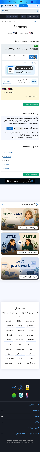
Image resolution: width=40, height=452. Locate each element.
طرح (9, 354)
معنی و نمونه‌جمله (33, 16)
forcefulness (8, 152)
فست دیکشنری (15, 440)
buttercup (19, 340)
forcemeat (7, 156)
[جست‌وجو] (3, 11)
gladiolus (31, 340)
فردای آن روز (31, 363)
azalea (20, 335)
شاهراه (30, 344)
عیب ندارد (8, 363)
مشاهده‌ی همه (5, 204)
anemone (30, 335)
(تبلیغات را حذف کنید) (27, 63)
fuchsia (31, 330)
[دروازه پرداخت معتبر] (27, 387)
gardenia (21, 330)
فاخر (19, 363)
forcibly (6, 168)
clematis (9, 335)
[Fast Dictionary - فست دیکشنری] (7, 6)
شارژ (20, 344)
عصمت (21, 358)
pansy (20, 326)
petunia (10, 326)
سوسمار (10, 344)
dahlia (19, 321)
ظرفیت (30, 354)
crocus (9, 340)
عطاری (31, 358)
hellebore (10, 330)
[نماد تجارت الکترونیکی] (21, 387)
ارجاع (23, 16)
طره (31, 349)
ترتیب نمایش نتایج (10, 16)
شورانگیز (8, 349)
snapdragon (30, 321)
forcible (6, 164)
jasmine (30, 326)
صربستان (20, 354)
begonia (8, 321)
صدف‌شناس (20, 349)
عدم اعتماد (10, 358)
